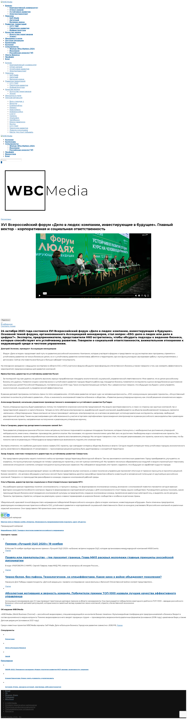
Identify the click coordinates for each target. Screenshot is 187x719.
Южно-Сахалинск (17, 122)
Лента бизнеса (12, 55)
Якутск (13, 124)
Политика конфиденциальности (20, 707)
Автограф (14, 20)
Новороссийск (16, 112)
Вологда (13, 103)
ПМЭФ (7, 656)
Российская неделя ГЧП (21, 53)
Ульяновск (14, 118)
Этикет (13, 36)
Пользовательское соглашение (19, 709)
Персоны (9, 16)
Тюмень (13, 116)
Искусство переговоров (21, 34)
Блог (7, 59)
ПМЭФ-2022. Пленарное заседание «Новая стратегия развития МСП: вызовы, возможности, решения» (47, 669)
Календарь (10, 43)
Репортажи (6, 219)
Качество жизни (13, 32)
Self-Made (14, 18)
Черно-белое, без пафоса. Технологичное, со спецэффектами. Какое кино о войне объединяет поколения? (83, 576)
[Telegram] (5, 515)
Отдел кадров (16, 10)
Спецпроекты (12, 47)
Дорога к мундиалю (19, 130)
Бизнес (8, 6)
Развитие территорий (15, 24)
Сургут (12, 114)
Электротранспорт (19, 14)
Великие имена (17, 22)
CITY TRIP (14, 26)
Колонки (9, 45)
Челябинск (15, 120)
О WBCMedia (11, 703)
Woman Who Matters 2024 (22, 49)
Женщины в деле (13, 38)
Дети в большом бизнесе (15, 648)
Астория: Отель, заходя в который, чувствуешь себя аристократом (33, 687)
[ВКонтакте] (8, 515)
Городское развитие (19, 28)
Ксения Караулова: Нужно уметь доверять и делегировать (29, 678)
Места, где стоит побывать (21, 132)
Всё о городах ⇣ (17, 101)
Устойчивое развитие (20, 12)
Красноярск (15, 110)
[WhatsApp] (2, 515)
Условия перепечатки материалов (21, 705)
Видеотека (10, 154)
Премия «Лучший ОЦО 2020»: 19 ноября (34, 543)
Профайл (9, 57)
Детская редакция (14, 41)
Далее (8, 551)
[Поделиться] (2, 322)
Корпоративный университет (24, 8)
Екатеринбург (16, 105)
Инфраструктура (18, 30)
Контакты (9, 711)
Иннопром (14, 51)
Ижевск (13, 108)
